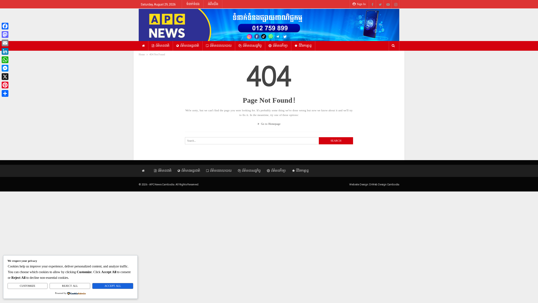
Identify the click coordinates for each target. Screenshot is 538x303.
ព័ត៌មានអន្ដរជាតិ (189, 45)
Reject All (70, 285)
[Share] (5, 93)
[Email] (5, 43)
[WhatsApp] (5, 60)
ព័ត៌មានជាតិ (162, 45)
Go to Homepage (270, 123)
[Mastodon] (5, 34)
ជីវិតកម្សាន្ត (305, 45)
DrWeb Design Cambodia (384, 184)
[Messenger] (5, 68)
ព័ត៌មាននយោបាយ (221, 45)
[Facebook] (5, 26)
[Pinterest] (5, 85)
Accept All (112, 285)
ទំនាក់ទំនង (192, 4)
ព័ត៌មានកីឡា (280, 45)
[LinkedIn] (5, 51)
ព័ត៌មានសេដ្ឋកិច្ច (252, 45)
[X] (5, 76)
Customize (27, 285)
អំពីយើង (213, 4)
